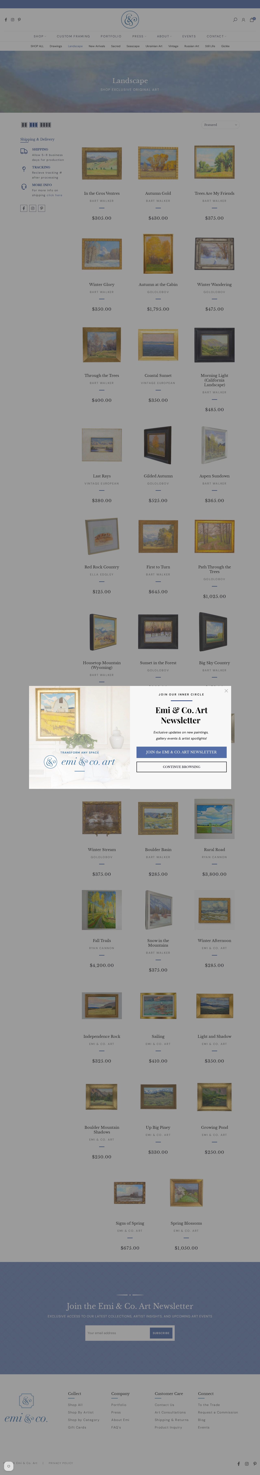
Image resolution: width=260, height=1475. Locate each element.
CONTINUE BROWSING (181, 767)
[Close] (226, 691)
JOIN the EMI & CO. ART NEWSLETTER (181, 752)
